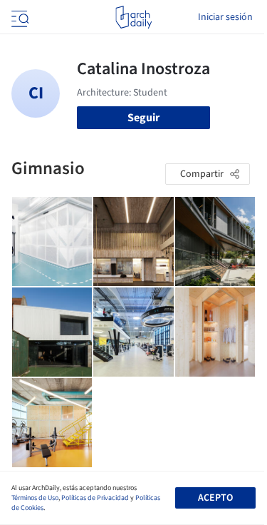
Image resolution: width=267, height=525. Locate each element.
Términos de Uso (34, 498)
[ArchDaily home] (133, 17)
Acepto (215, 498)
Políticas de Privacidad (95, 498)
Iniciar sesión (225, 17)
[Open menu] (18, 17)
